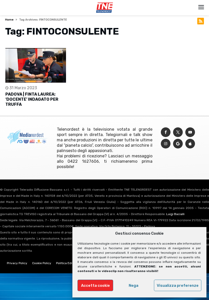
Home (9, 19)
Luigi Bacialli (175, 214)
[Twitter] (178, 132)
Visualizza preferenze (178, 285)
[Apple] (190, 144)
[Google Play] (178, 144)
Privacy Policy (17, 263)
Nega (133, 285)
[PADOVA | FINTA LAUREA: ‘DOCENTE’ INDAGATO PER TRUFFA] (35, 65)
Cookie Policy (41, 263)
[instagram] (166, 144)
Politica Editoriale (69, 263)
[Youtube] (190, 132)
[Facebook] (166, 132)
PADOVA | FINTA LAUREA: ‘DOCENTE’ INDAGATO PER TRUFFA (31, 99)
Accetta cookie (95, 285)
